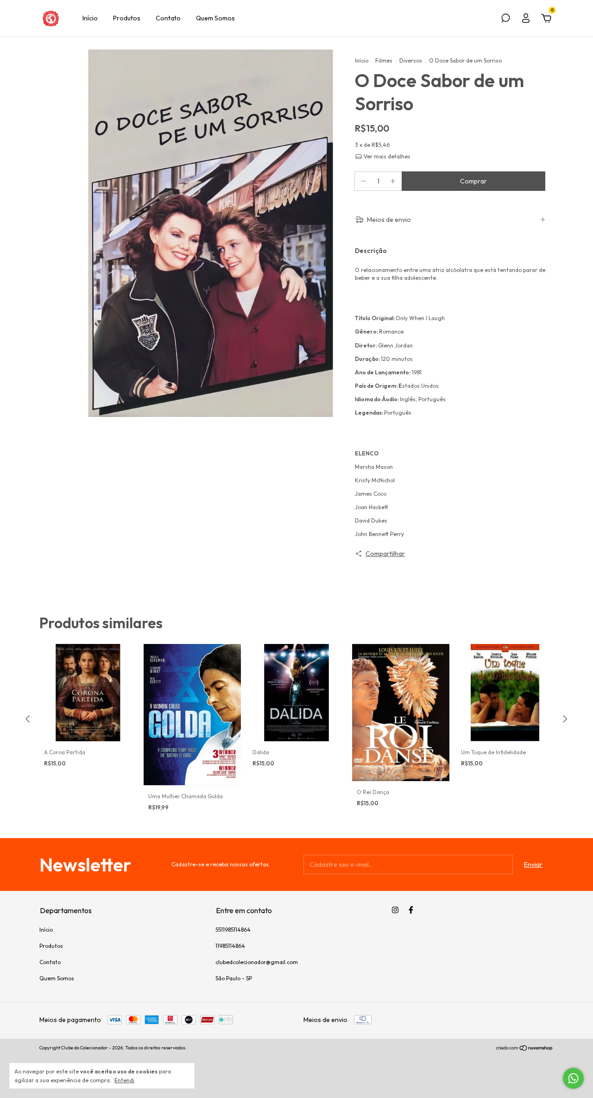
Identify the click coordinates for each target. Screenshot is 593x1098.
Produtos (126, 18)
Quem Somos (215, 18)
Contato (168, 18)
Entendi (124, 1080)
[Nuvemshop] (525, 1049)
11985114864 (230, 945)
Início (90, 18)
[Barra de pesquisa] (505, 19)
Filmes (383, 60)
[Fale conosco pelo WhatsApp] (573, 1078)
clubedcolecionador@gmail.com (256, 962)
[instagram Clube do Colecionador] (395, 910)
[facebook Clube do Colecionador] (411, 910)
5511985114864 (233, 929)
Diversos (410, 60)
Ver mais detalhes (386, 156)
